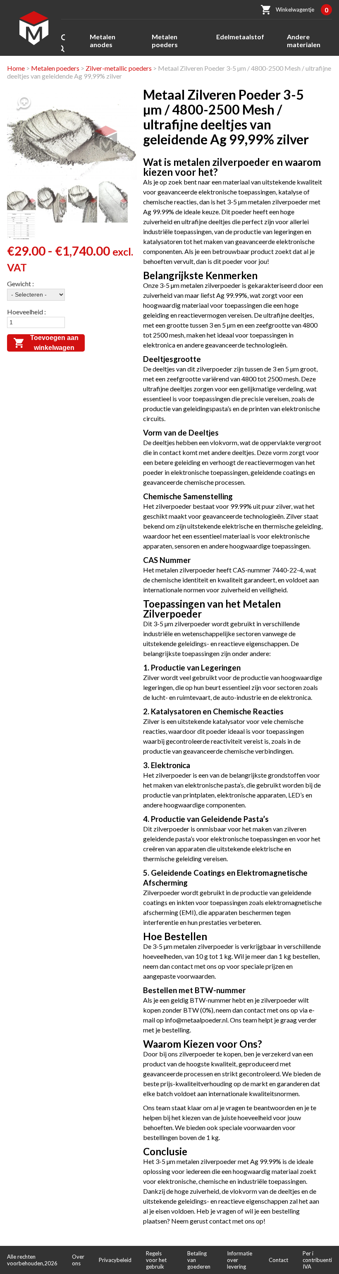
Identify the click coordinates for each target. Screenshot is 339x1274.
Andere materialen (303, 40)
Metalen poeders (165, 40)
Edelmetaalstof (240, 37)
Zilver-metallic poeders (119, 68)
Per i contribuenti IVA (317, 1260)
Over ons (78, 1260)
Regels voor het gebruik (156, 1260)
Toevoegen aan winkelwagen (54, 342)
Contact (278, 1260)
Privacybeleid (115, 1260)
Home (16, 68)
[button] (23, 104)
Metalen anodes (102, 40)
